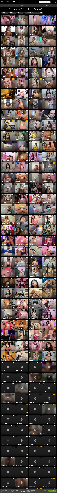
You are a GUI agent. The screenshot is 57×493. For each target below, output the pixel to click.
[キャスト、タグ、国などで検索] (55, 5)
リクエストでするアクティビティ (34, 12)
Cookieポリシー (25, 491)
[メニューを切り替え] (2, 2)
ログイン (53, 1)
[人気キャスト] (20, 2)
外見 (13, 12)
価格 (5, 12)
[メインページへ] (11, 2)
